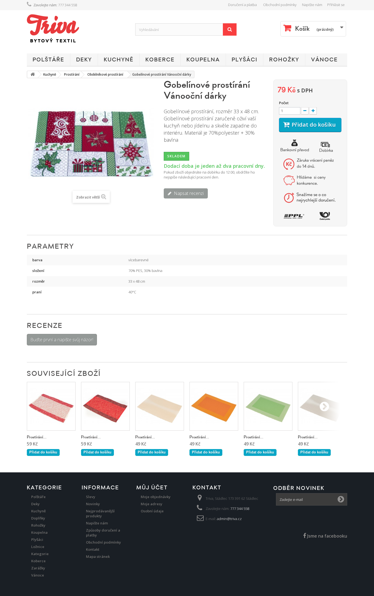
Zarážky (38, 568)
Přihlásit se (336, 4)
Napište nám (312, 4)
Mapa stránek (98, 556)
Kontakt (92, 549)
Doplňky (38, 518)
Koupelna (203, 59)
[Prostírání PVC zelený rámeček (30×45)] (268, 406)
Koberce (160, 59)
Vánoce (324, 59)
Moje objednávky (156, 496)
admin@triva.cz (229, 518)
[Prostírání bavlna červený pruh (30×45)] (105, 406)
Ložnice (37, 546)
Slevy (90, 496)
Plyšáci (244, 59)
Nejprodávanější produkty (100, 513)
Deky (84, 59)
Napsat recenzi (188, 193)
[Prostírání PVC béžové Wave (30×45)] (159, 406)
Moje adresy (151, 503)
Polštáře (48, 59)
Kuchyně (119, 59)
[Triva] (77, 28)
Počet (284, 102)
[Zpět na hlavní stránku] (32, 74)
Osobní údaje (152, 511)
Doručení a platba (242, 4)
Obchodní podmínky (280, 4)
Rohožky (284, 59)
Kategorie (40, 553)
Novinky (93, 503)
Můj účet (152, 487)
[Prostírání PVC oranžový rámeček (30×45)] (213, 406)
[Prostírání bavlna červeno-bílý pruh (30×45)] (51, 406)
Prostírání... (37, 437)
